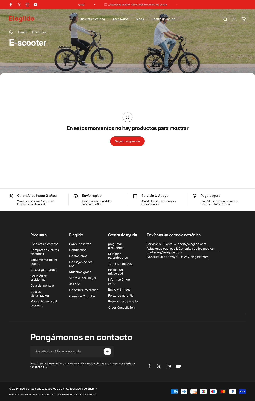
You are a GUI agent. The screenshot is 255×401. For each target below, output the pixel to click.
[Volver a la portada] (11, 32)
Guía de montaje (42, 285)
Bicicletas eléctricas (44, 244)
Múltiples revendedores (118, 255)
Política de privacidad (115, 271)
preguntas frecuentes (115, 245)
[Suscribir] (107, 351)
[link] (176, 244)
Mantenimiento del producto (43, 303)
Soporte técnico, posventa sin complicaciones (158, 202)
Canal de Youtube (82, 296)
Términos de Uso (120, 264)
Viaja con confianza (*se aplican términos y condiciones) (35, 202)
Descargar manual (43, 270)
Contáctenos (78, 256)
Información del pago (119, 281)
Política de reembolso (20, 394)
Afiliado (74, 284)
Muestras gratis (80, 272)
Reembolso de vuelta (123, 301)
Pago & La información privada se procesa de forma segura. (219, 202)
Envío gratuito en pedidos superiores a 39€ (97, 202)
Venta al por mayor (82, 278)
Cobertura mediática (83, 290)
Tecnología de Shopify (83, 388)
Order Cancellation (121, 307)
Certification (78, 250)
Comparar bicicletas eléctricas (44, 252)
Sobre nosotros (80, 244)
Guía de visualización (39, 293)
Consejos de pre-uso (81, 264)
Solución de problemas (38, 277)
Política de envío (88, 394)
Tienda (22, 32)
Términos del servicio (67, 394)
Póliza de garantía (121, 295)
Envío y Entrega (119, 289)
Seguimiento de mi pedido (43, 261)
